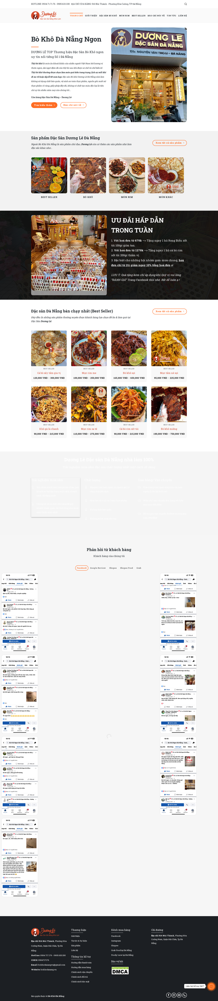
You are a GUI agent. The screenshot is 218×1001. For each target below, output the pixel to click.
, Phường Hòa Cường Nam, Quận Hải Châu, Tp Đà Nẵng (49, 946)
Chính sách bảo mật (80, 981)
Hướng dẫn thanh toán (81, 962)
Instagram (116, 940)
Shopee (114, 945)
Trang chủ (76, 15)
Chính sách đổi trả (79, 976)
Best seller (138, 15)
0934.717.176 (46, 955)
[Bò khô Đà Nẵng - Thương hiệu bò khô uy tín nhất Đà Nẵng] (46, 15)
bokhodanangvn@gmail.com (51, 964)
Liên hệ (182, 15)
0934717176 (43, 960)
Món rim (124, 15)
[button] (185, 4)
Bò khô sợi (129, 372)
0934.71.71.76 (48, 4)
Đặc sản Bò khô (108, 15)
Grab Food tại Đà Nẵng (121, 950)
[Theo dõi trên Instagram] (173, 995)
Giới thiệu (91, 15)
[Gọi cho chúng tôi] (184, 995)
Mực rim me (89, 372)
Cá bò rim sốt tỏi (129, 428)
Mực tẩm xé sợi (169, 372)
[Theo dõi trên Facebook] (168, 995)
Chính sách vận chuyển (81, 972)
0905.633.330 (63, 4)
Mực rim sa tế (89, 428)
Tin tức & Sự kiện (79, 940)
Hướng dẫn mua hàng (81, 967)
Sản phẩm (75, 945)
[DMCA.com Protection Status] (120, 970)
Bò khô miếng (169, 428)
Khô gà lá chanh (49, 428)
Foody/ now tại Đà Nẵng (122, 955)
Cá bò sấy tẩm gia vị (49, 372)
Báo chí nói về (156, 15)
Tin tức (171, 15)
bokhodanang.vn (49, 969)
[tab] (81, 568)
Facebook (116, 936)
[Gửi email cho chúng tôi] (179, 995)
